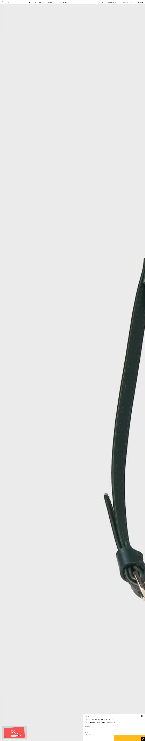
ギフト (60, 2)
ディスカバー (66, 2)
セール (36, 2)
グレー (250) (101, 722)
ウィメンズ (49, 2)
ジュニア (55, 2)
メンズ (44, 2)
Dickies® (31, 2)
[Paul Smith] (6, 2)
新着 (40, 2)
